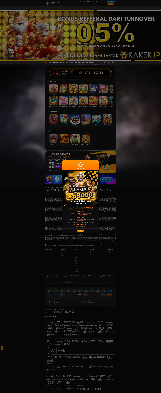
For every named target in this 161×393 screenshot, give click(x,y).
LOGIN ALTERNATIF (80, 217)
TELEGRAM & (77, 224)
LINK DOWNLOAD (80, 220)
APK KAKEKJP (80, 211)
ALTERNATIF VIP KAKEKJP (80, 214)
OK (80, 230)
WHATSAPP (84, 224)
